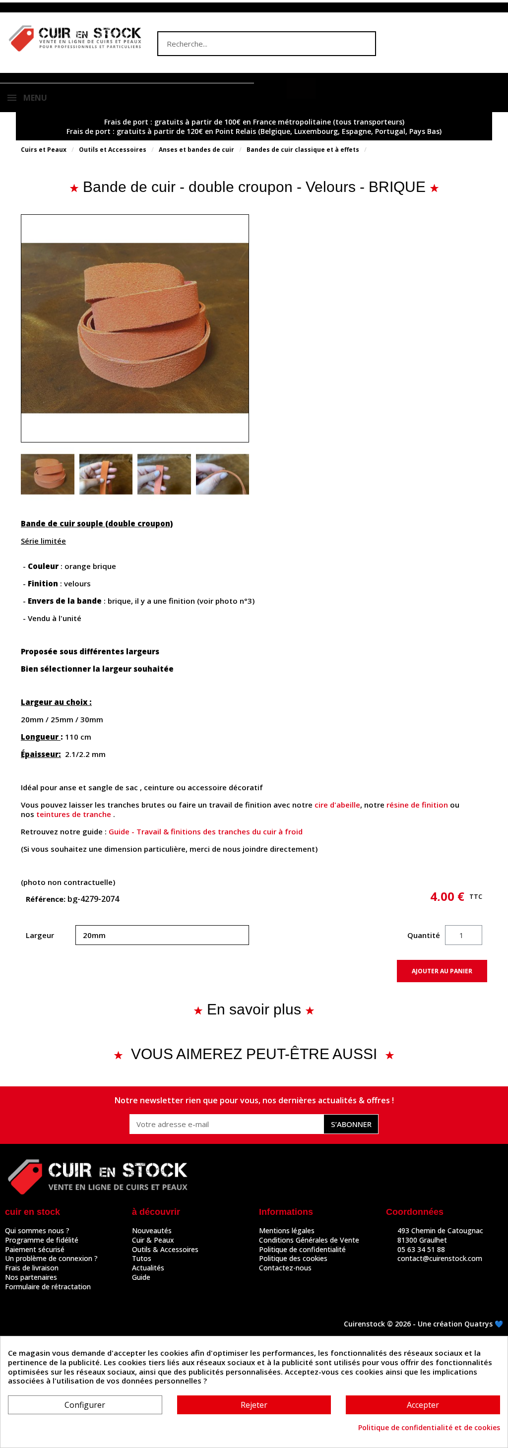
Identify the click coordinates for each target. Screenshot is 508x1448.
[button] (301, 88)
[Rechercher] (362, 43)
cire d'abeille (337, 805)
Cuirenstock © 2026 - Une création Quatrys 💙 (423, 1323)
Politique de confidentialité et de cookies (429, 1427)
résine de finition (417, 805)
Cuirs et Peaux (43, 149)
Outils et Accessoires (112, 149)
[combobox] (247, 43)
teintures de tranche (73, 814)
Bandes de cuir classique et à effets (303, 149)
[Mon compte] (273, 89)
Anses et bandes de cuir (196, 149)
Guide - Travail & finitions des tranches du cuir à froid (206, 831)
